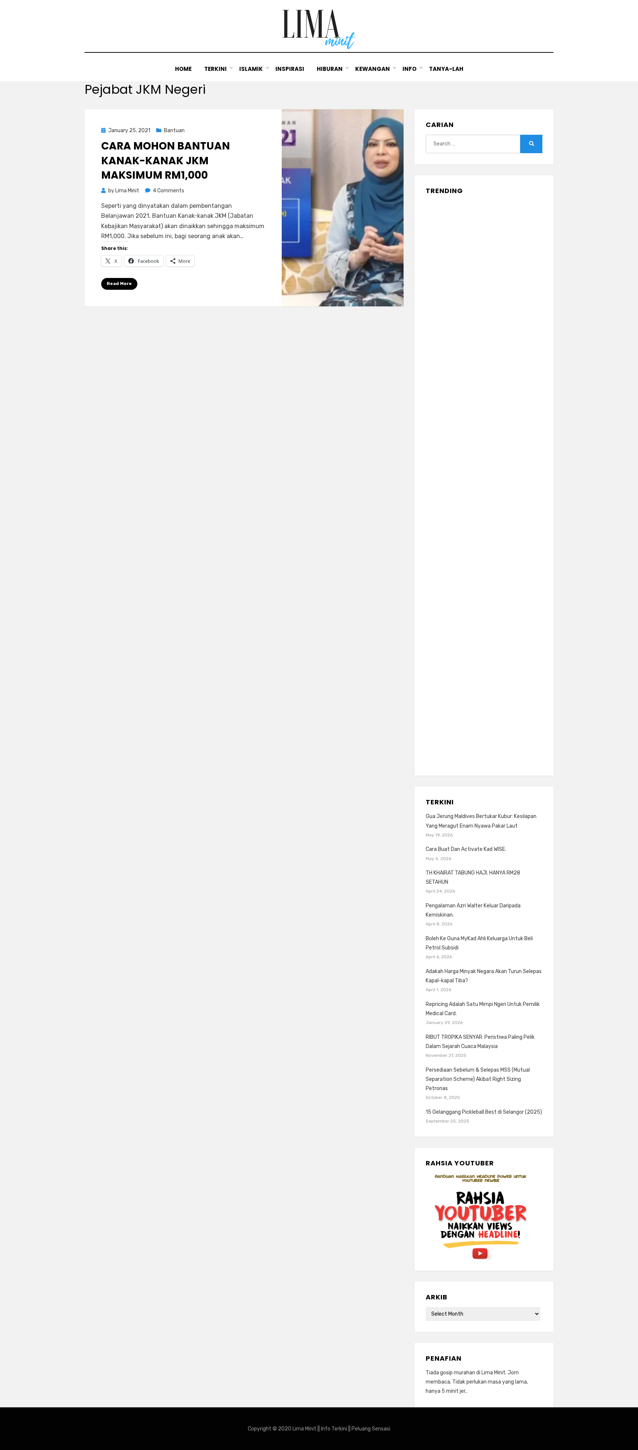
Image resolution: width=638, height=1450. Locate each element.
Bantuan (174, 130)
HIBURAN (330, 69)
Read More (119, 283)
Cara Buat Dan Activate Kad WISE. (466, 849)
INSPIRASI (289, 69)
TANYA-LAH (446, 69)
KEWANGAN (372, 69)
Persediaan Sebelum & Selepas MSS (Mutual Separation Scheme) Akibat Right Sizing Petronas (478, 1079)
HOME (183, 69)
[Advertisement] (484, 482)
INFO (409, 69)
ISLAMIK (251, 69)
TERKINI (215, 69)
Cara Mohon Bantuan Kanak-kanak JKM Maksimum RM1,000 (165, 160)
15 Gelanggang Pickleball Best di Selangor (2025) (484, 1112)
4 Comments (168, 191)
